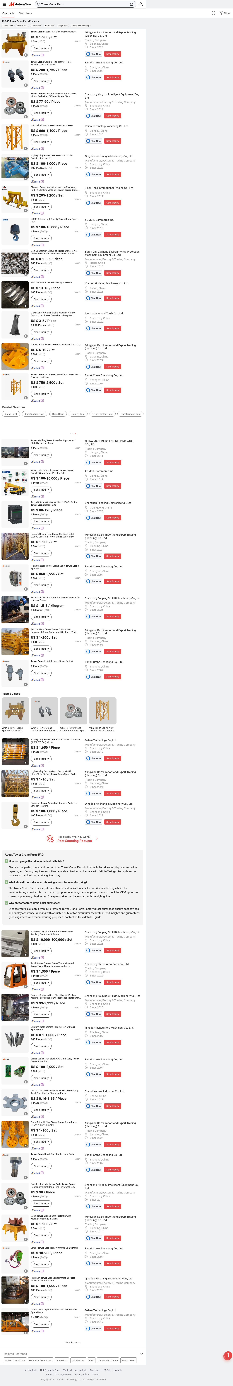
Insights (118, 1370)
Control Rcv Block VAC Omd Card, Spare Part (55, 1060)
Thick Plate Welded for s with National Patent (55, 599)
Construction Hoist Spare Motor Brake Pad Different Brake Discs (53, 95)
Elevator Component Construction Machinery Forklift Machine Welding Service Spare (54, 188)
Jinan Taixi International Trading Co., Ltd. (109, 188)
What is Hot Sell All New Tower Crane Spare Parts (102, 729)
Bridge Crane (62, 26)
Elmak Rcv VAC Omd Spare (54, 1247)
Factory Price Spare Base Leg (55, 344)
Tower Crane (36, 26)
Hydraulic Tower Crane (40, 1360)
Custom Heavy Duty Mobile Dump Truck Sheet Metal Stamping (54, 1091)
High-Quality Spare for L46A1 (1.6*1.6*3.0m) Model (55, 741)
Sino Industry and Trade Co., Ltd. (104, 313)
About (49, 1374)
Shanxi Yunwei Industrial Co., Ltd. (105, 1091)
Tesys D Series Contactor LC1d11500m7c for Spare (54, 503)
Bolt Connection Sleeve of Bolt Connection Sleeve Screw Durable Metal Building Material (54, 252)
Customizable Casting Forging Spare (53, 1028)
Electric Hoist (128, 1360)
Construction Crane (108, 1360)
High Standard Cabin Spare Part (55, 567)
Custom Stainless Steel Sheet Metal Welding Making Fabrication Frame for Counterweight (55, 996)
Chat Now (96, 53)
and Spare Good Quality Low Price (55, 376)
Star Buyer (95, 1370)
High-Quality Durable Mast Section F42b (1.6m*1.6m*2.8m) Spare (53, 772)
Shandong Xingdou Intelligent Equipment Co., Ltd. (112, 95)
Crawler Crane (8, 26)
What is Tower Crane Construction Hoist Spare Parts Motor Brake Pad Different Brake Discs (73, 729)
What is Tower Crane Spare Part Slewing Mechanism (12, 729)
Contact (96, 1374)
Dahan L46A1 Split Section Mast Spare (54, 1311)
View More (71, 1342)
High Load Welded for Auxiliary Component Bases (52, 933)
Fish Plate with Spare (51, 282)
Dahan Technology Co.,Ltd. (101, 740)
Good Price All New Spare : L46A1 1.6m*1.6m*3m (54, 1123)
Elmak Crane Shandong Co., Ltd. (104, 62)
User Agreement (63, 1374)
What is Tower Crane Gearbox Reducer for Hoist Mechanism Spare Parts (44, 729)
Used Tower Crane (106, 413)
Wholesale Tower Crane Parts (77, 413)
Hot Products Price (50, 1370)
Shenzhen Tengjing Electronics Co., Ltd (108, 503)
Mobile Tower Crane (15, 1360)
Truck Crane (49, 26)
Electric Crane (22, 26)
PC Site (107, 1370)
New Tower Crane (14, 421)
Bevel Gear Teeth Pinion (52, 1154)
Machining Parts (13, 413)
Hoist (91, 1360)
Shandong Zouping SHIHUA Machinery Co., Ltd (112, 598)
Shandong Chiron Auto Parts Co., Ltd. (107, 964)
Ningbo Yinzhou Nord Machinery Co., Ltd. (109, 1027)
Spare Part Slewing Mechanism (53, 31)
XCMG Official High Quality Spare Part (54, 220)
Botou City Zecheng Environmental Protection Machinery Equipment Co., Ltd (112, 253)
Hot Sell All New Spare (52, 125)
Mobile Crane (78, 1360)
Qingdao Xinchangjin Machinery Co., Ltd (108, 156)
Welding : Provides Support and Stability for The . (53, 441)
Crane (33, 413)
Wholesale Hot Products (75, 1370)
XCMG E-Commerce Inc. (99, 220)
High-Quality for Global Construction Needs (52, 156)
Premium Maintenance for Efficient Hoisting (54, 804)
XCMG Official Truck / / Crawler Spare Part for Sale (52, 471)
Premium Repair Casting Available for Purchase (53, 1279)
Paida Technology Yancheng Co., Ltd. (107, 126)
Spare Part (49, 413)
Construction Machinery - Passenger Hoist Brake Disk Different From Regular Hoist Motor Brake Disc (53, 1185)
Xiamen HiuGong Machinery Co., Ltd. (107, 283)
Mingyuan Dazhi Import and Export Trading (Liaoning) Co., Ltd (110, 34)
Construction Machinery (80, 26)
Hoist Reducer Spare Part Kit (52, 661)
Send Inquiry (41, 48)
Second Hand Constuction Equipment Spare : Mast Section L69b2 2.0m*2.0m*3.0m (53, 630)
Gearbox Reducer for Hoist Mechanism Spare (51, 63)
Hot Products (30, 1370)
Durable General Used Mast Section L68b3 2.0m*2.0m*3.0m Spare (53, 535)
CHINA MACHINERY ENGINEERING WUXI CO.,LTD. (109, 442)
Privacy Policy (82, 1374)
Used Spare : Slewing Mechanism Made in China (51, 1217)
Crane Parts (62, 1360)
